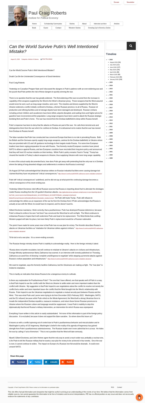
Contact (58, 28)
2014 (111, 117)
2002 (111, 148)
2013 (111, 120)
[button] (18, 362)
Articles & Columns (33, 59)
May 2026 (113, 69)
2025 (111, 82)
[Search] (131, 46)
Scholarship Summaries (53, 24)
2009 (111, 133)
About (84, 24)
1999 (111, 158)
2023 (111, 88)
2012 (111, 123)
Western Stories (75, 28)
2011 (110, 126)
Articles (117, 24)
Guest (46, 28)
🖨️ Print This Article (46, 59)
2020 (111, 98)
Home (34, 24)
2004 (111, 142)
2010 (111, 129)
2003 (111, 145)
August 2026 (114, 62)
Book (34, 28)
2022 (111, 92)
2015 (111, 114)
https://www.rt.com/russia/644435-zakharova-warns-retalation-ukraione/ (80, 174)
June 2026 (113, 67)
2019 (111, 101)
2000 (111, 155)
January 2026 (114, 79)
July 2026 (113, 65)
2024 (111, 85)
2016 (111, 110)
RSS (112, 387)
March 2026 (113, 74)
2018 (111, 104)
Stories (72, 24)
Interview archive (100, 24)
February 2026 (114, 77)
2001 (111, 152)
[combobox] (116, 46)
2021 (111, 95)
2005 (111, 139)
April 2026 (113, 72)
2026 (111, 59)
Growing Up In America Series (99, 28)
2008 (111, 136)
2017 (111, 107)
